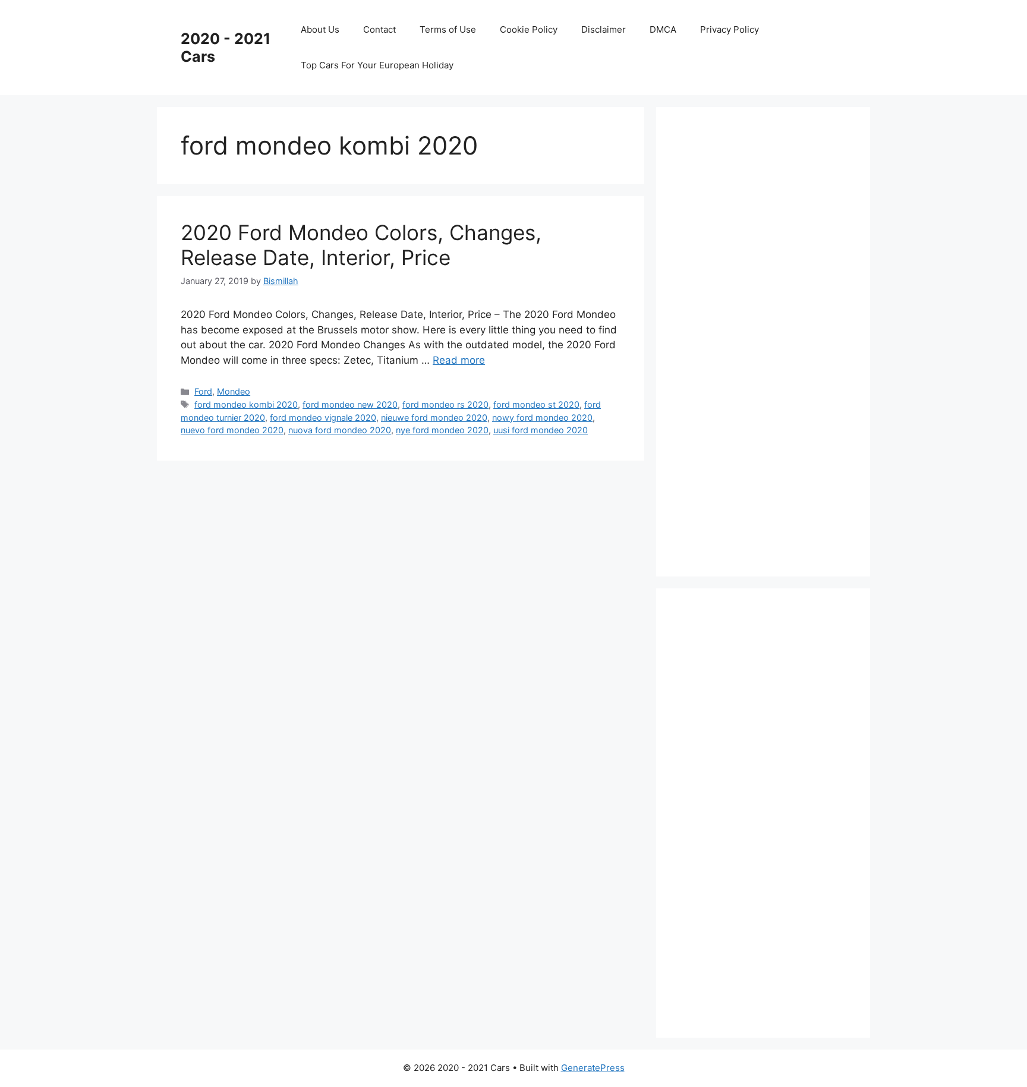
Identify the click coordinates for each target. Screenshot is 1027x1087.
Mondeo (233, 391)
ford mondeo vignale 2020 (323, 417)
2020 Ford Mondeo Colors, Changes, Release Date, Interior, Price (361, 245)
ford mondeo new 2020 (350, 404)
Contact (379, 29)
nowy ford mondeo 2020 (542, 417)
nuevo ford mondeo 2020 (232, 430)
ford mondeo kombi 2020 (246, 404)
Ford (203, 391)
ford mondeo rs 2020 (445, 404)
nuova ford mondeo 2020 (339, 430)
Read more (459, 360)
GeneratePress (593, 1067)
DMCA (663, 29)
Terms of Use (448, 29)
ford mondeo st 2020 (536, 404)
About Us (320, 29)
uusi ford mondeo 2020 (540, 430)
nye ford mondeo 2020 (442, 430)
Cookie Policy (528, 29)
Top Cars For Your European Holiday (377, 65)
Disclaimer (603, 29)
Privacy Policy (729, 29)
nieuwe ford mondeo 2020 (434, 417)
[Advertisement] (769, 339)
